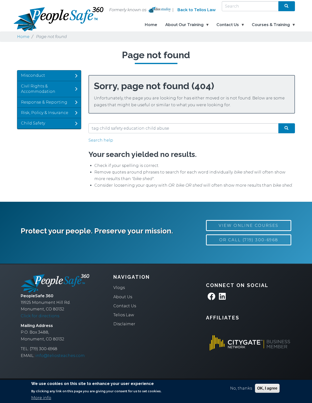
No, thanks (241, 388)
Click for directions (40, 316)
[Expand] (76, 75)
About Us (122, 297)
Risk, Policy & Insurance (44, 112)
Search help (100, 140)
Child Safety (33, 123)
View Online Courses (249, 225)
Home (151, 24)
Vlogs (119, 287)
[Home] (41, 19)
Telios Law (123, 315)
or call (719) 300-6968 (248, 240)
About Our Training (182, 26)
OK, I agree (267, 388)
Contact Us (225, 26)
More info (41, 397)
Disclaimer (124, 324)
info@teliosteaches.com (60, 355)
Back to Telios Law (196, 10)
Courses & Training (269, 26)
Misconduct (33, 75)
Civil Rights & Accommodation (38, 89)
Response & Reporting (44, 102)
